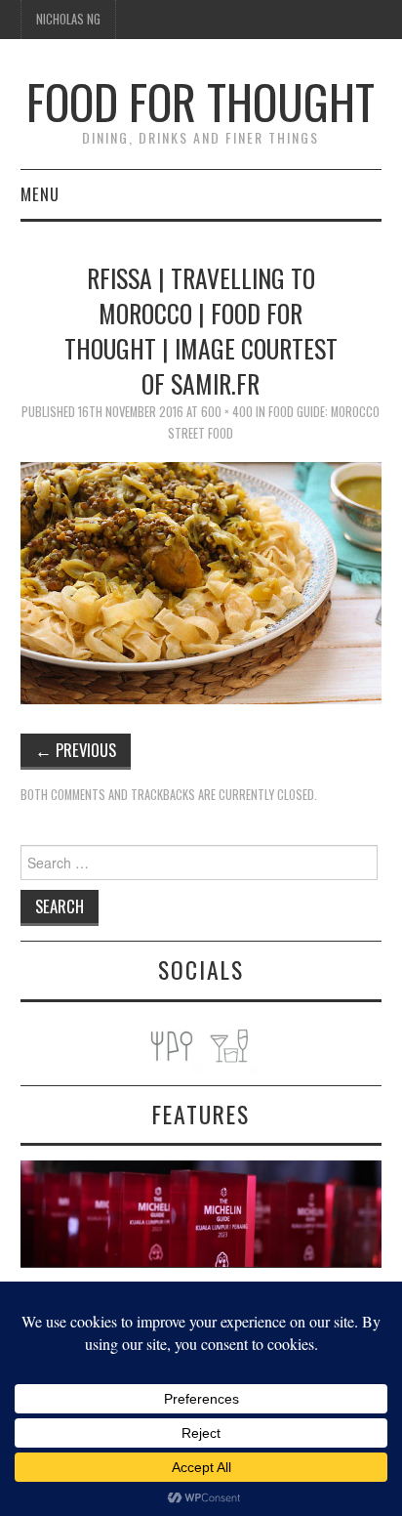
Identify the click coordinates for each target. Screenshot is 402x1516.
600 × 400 (227, 411)
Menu (40, 194)
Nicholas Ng (68, 19)
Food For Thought (200, 101)
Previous (75, 749)
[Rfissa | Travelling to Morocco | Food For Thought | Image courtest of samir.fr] (201, 580)
